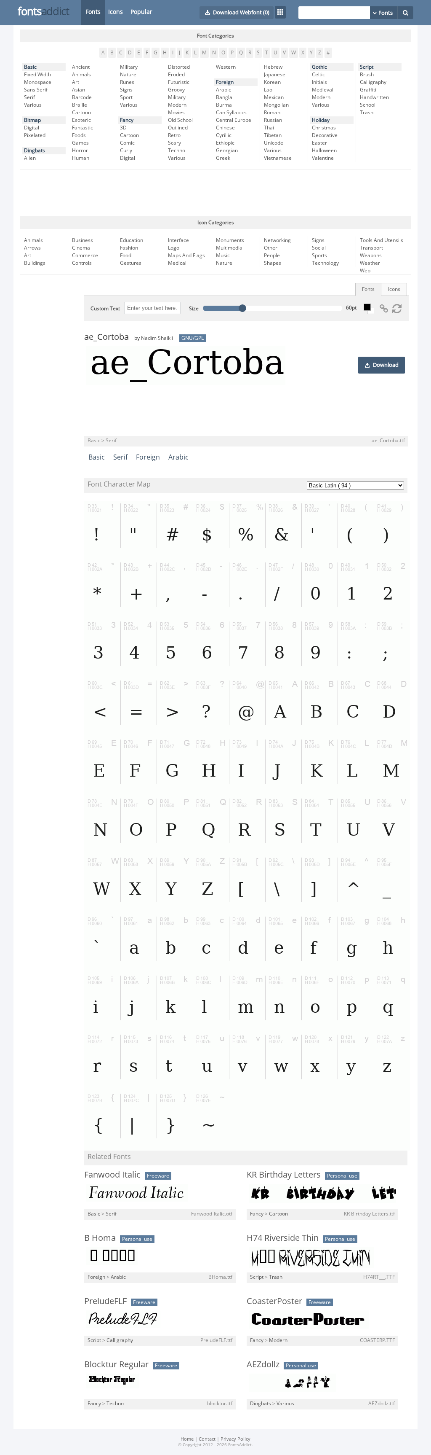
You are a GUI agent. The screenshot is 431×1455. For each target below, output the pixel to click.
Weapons (371, 255)
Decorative (325, 135)
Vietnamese (278, 158)
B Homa (100, 1238)
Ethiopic (225, 143)
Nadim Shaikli (157, 338)
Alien (30, 158)
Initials (319, 82)
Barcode (82, 97)
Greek (223, 158)
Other (270, 248)
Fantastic (82, 128)
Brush (367, 75)
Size (194, 309)
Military (129, 67)
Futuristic (178, 82)
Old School (180, 120)
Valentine (323, 158)
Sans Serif (36, 90)
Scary (174, 143)
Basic (30, 67)
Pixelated (34, 135)
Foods (79, 135)
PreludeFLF (105, 1301)
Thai (269, 128)
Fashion (129, 248)
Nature (128, 75)
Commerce (85, 255)
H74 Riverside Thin (283, 1238)
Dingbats (34, 150)
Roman (272, 113)
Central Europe (233, 120)
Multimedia (229, 248)
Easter (319, 143)
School (367, 105)
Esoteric (81, 120)
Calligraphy (373, 82)
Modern (177, 105)
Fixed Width (37, 75)
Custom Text (105, 309)
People (272, 255)
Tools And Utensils (381, 240)
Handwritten (374, 97)
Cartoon (81, 113)
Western (226, 67)
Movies (176, 113)
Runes (127, 82)
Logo (173, 248)
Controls (82, 263)
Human (80, 158)
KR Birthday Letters (284, 1175)
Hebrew (273, 67)
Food (125, 255)
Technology (325, 263)
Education (131, 240)
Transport (371, 248)
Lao (268, 90)
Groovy (176, 90)
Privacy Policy (235, 1439)
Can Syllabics (231, 113)
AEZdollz (263, 1364)
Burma (224, 105)
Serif (29, 97)
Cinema (81, 248)
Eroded (176, 75)
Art (75, 82)
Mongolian (276, 105)
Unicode (273, 143)
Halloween (324, 150)
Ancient (81, 67)
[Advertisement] (215, 193)
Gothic (319, 67)
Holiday (321, 120)
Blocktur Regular (116, 1364)
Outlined (178, 128)
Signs (126, 90)
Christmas (324, 128)
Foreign (225, 82)
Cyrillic (223, 135)
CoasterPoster (274, 1301)
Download (386, 365)
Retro (174, 135)
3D (123, 128)
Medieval (322, 90)
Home (187, 1439)
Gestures (130, 263)
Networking (277, 240)
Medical (177, 263)
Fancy (126, 120)
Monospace (37, 82)
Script (366, 67)
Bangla (224, 97)
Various (33, 105)
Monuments (230, 240)
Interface (178, 240)
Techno (176, 150)
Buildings (34, 263)
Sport (126, 97)
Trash (366, 113)
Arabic (223, 90)
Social (319, 248)
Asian (78, 90)
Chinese (225, 128)
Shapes (272, 263)
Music (223, 255)
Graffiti (368, 90)
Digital (31, 128)
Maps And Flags (186, 255)
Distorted (179, 67)
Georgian (227, 150)
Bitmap (32, 120)
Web (365, 271)
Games (80, 143)
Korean (272, 82)
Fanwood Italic (112, 1175)
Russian (273, 120)
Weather (370, 263)
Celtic (318, 75)
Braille (79, 105)
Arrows (32, 248)
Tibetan (273, 135)
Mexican (274, 97)
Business (82, 240)
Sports (319, 255)
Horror (80, 150)
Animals (81, 75)
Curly (126, 150)
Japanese (274, 75)
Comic (127, 143)
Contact (207, 1439)
